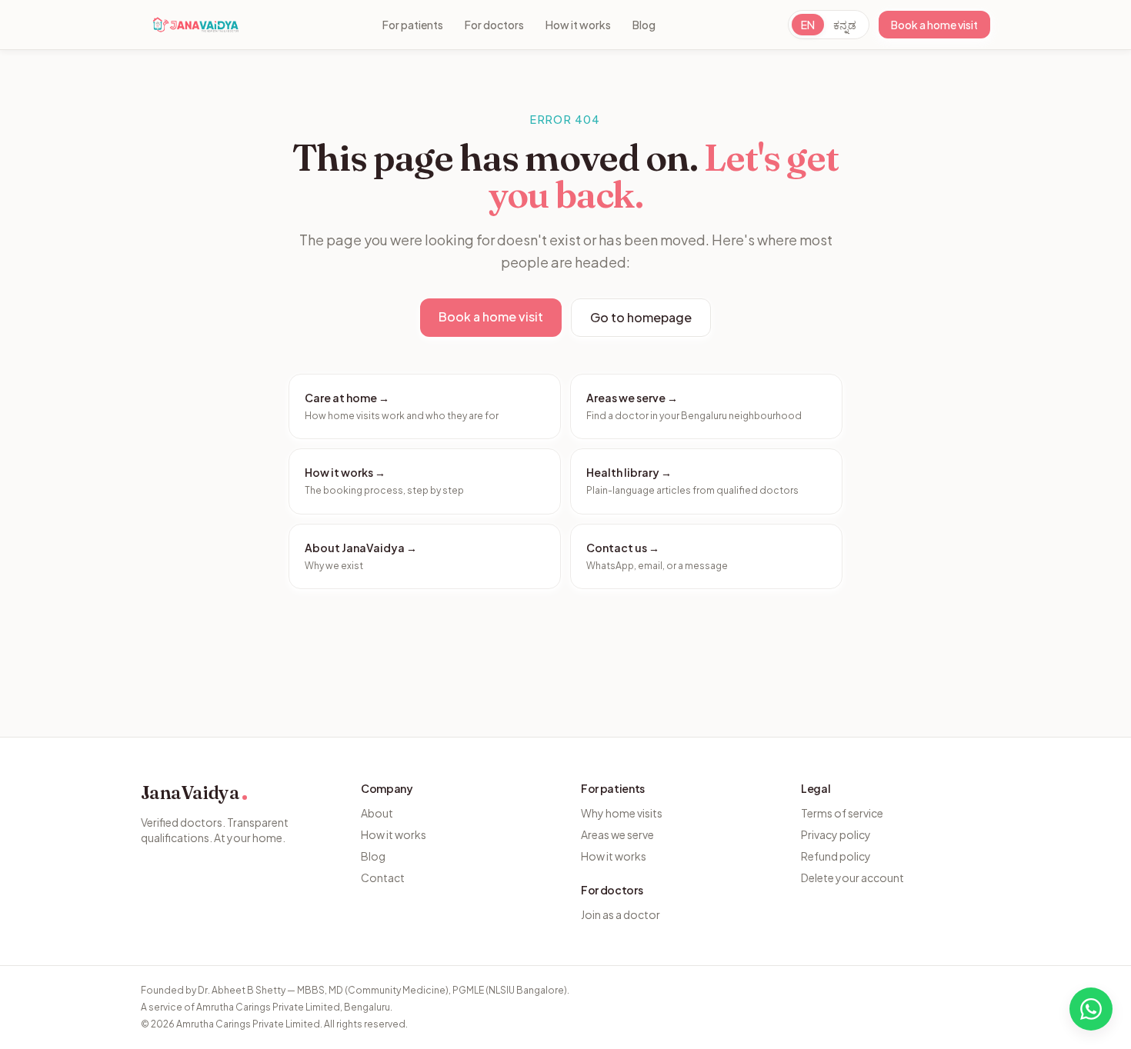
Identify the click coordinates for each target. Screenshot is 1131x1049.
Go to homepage (641, 317)
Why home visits (621, 813)
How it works (578, 25)
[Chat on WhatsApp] (1091, 1009)
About (377, 813)
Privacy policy (836, 834)
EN (808, 25)
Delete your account (852, 877)
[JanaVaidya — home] (196, 24)
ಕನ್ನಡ (844, 25)
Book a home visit (934, 25)
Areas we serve (617, 834)
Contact (383, 877)
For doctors (494, 25)
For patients (412, 25)
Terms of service (842, 813)
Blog (644, 25)
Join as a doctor (620, 914)
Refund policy (836, 856)
